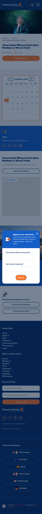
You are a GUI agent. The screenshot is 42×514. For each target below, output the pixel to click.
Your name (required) (14, 264)
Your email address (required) (18, 252)
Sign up (21, 277)
